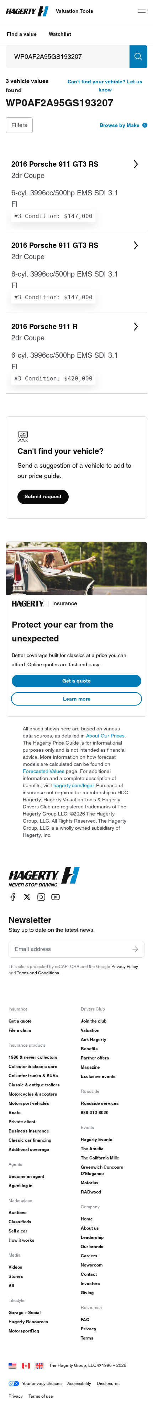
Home (87, 1219)
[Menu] (141, 11)
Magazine (90, 1067)
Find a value (22, 34)
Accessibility (79, 1383)
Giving (87, 1292)
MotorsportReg (24, 1331)
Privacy (88, 1328)
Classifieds (20, 1221)
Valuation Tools (74, 11)
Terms (87, 1338)
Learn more (76, 699)
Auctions (18, 1212)
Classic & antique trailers (34, 1084)
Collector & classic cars (33, 1066)
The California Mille (100, 1158)
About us (90, 1228)
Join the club (93, 1021)
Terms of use (40, 1396)
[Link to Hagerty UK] (39, 1365)
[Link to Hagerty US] (12, 1365)
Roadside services (100, 1103)
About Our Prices (105, 736)
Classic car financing (30, 1140)
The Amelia (92, 1148)
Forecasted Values (43, 771)
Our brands (92, 1246)
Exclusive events (98, 1076)
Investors (90, 1283)
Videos (15, 1267)
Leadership (92, 1237)
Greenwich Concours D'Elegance (102, 1170)
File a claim (20, 1030)
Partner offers (95, 1058)
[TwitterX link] (27, 897)
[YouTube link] (55, 897)
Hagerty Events (96, 1139)
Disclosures (108, 1383)
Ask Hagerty (93, 1039)
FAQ (85, 1319)
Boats (15, 1112)
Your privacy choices (42, 1383)
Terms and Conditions (38, 972)
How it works (22, 1240)
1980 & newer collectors (33, 1057)
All (11, 1285)
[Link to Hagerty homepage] (44, 877)
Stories (16, 1276)
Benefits (89, 1048)
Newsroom (92, 1265)
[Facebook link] (13, 897)
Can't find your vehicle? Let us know (105, 86)
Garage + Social (25, 1312)
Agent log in (20, 1185)
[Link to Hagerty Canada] (26, 1365)
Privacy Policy (124, 966)
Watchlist (60, 34)
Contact (89, 1274)
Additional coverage (29, 1149)
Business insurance (29, 1131)
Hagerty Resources (28, 1321)
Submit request (43, 496)
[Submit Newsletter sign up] (135, 949)
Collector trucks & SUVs (33, 1075)
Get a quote (76, 681)
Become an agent (26, 1176)
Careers (89, 1255)
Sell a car (18, 1231)
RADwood (91, 1192)
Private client (22, 1121)
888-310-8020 (95, 1112)
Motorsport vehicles (29, 1103)
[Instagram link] (41, 897)
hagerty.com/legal (73, 785)
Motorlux (90, 1182)
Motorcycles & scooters (33, 1094)
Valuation (90, 1030)
